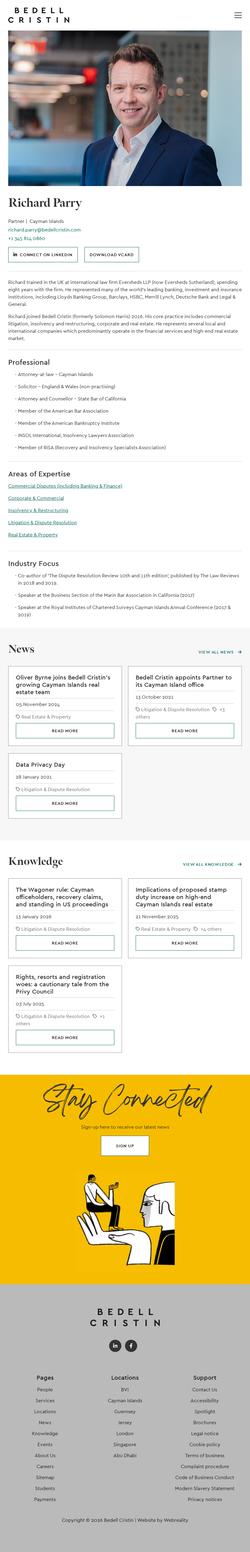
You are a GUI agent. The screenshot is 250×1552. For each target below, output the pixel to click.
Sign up (125, 1146)
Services (45, 1400)
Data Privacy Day (40, 765)
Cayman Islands (125, 1400)
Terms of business (204, 1455)
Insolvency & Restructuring (38, 510)
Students (45, 1488)
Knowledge (45, 1433)
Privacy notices (205, 1499)
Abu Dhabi (125, 1455)
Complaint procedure (205, 1466)
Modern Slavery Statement (204, 1488)
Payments (45, 1499)
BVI (125, 1389)
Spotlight (205, 1411)
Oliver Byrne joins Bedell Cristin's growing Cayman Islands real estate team (63, 684)
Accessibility (205, 1400)
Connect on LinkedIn (46, 254)
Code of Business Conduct (204, 1477)
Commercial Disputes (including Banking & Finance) (65, 486)
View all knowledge (209, 864)
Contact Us (204, 1389)
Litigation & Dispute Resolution (42, 522)
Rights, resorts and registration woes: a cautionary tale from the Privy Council (62, 984)
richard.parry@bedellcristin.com (44, 230)
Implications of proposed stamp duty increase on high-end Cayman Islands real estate (181, 897)
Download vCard (112, 254)
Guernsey (125, 1411)
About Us (45, 1455)
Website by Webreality (162, 1520)
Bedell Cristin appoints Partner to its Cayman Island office (184, 681)
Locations (45, 1411)
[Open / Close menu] (238, 15)
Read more (65, 730)
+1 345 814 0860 (26, 238)
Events (45, 1444)
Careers (45, 1466)
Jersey (125, 1422)
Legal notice (205, 1433)
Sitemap (45, 1477)
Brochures (204, 1422)
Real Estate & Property (33, 535)
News (45, 1422)
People (45, 1389)
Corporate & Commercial (36, 498)
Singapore (124, 1444)
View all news (216, 652)
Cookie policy (204, 1444)
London (125, 1433)
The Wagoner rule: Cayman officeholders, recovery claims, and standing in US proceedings (62, 897)
